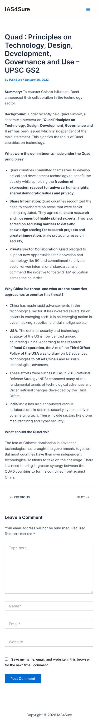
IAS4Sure (17, 9)
